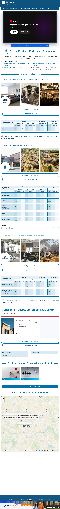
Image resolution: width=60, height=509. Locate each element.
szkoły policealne (20, 499)
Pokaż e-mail (23, 334)
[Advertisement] (30, 477)
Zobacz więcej (9, 286)
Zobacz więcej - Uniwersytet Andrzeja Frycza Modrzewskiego (30, 45)
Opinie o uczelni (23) (31, 270)
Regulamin (41, 499)
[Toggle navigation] (57, 3)
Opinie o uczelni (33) (31, 179)
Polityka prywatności (32, 499)
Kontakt (49, 499)
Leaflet (38, 450)
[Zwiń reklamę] (30, 500)
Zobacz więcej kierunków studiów (30, 386)
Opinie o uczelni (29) (31, 345)
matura (11, 499)
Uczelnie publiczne (9, 61)
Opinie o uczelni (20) (31, 113)
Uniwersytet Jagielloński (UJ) (12, 67)
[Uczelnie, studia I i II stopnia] (9, 3)
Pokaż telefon (35, 321)
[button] (24, 426)
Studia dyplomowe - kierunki (30, 109)
